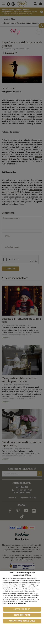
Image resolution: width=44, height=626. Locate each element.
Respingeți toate (22, 615)
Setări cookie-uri (22, 609)
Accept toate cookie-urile (22, 621)
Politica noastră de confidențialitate (14, 603)
